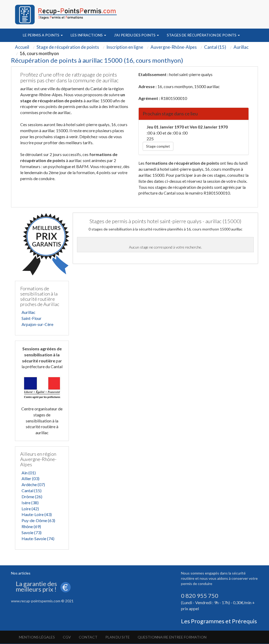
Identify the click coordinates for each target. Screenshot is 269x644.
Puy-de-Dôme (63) (38, 520)
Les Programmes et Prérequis (219, 621)
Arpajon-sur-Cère (37, 324)
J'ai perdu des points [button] (135, 35)
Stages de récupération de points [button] (202, 35)
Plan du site (117, 637)
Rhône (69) (31, 526)
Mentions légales (37, 637)
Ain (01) (29, 472)
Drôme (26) (32, 496)
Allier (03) (30, 478)
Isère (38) (30, 502)
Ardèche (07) (33, 484)
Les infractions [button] (87, 35)
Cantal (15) (32, 490)
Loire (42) (30, 508)
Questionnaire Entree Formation (172, 637)
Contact (88, 637)
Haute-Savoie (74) (38, 538)
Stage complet (158, 146)
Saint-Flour (32, 318)
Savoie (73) (32, 532)
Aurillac (28, 312)
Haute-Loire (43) (37, 514)
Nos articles (20, 573)
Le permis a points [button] (41, 35)
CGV (67, 637)
